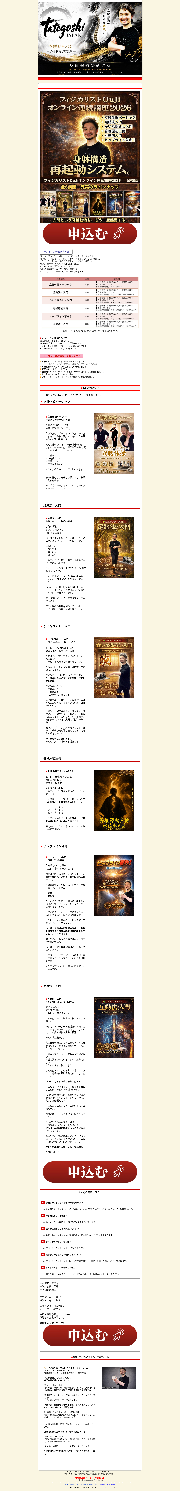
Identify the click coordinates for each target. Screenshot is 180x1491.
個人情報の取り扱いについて (89, 1484)
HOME (66, 1484)
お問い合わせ (74, 1484)
